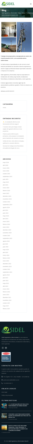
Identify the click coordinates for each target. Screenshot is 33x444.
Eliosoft (26, 441)
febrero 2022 (6, 292)
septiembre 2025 (7, 176)
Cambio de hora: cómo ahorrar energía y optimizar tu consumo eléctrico (13, 142)
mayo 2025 (6, 182)
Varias (4, 107)
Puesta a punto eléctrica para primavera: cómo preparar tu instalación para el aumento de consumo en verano (13, 136)
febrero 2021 (6, 308)
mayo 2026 (6, 162)
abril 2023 (5, 252)
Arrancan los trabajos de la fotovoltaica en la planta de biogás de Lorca (13, 147)
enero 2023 (6, 261)
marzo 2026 (6, 168)
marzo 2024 (6, 221)
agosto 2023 (6, 241)
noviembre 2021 (7, 300)
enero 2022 (6, 294)
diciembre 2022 (7, 263)
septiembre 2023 (7, 238)
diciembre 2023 (7, 230)
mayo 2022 (6, 283)
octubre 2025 (6, 173)
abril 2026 (5, 165)
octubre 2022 (6, 269)
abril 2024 (5, 218)
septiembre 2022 (7, 272)
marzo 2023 (6, 255)
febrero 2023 (6, 258)
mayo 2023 (6, 249)
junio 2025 (5, 179)
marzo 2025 (6, 187)
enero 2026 (6, 171)
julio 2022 (5, 277)
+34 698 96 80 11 (8, 383)
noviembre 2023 (7, 232)
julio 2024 (5, 210)
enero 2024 (6, 227)
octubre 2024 (6, 202)
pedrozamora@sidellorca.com (11, 380)
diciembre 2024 (7, 196)
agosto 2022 (6, 275)
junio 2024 (5, 213)
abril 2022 (5, 286)
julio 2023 (5, 244)
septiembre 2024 (7, 204)
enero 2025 (6, 193)
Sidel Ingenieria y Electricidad (16, 441)
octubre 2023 (6, 235)
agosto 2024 (6, 207)
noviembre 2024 (7, 199)
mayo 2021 (6, 306)
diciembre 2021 (7, 297)
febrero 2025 (6, 190)
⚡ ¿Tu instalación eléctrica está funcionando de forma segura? (11, 123)
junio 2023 (5, 247)
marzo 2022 (6, 289)
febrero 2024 (6, 224)
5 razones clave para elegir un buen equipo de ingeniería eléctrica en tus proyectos (12, 129)
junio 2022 (5, 280)
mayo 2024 (6, 216)
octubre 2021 (6, 303)
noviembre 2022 (7, 266)
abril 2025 (5, 185)
